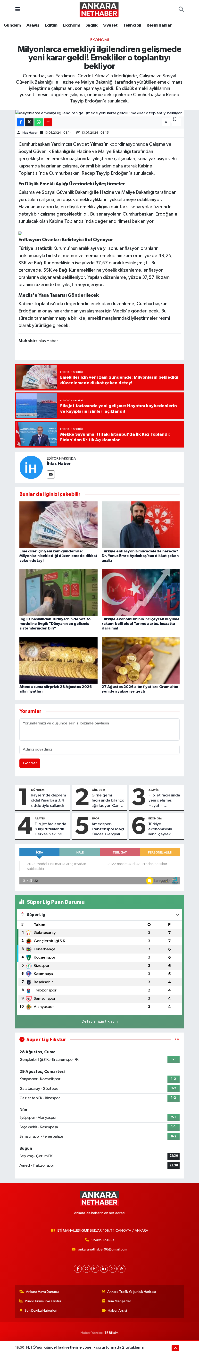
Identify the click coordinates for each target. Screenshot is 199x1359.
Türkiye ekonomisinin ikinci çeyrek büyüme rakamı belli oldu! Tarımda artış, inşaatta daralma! (141, 623)
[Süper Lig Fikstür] (177, 1040)
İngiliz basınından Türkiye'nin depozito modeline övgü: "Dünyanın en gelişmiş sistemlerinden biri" (55, 623)
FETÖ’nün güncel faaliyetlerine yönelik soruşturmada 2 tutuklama (85, 1347)
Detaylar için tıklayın (100, 1021)
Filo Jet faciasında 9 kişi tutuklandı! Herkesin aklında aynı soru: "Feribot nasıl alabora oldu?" (51, 829)
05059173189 (102, 1240)
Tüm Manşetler (119, 1301)
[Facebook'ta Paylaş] (20, 122)
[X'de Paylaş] (29, 122)
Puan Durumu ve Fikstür (43, 1301)
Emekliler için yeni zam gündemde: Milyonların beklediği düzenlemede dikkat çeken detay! (58, 555)
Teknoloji (132, 25)
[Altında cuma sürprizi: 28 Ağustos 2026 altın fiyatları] (58, 660)
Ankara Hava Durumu (42, 1292)
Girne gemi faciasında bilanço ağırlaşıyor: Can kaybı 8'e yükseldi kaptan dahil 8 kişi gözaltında (107, 800)
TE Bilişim (111, 1333)
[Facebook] (78, 1269)
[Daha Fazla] (48, 122)
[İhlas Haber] (31, 467)
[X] (87, 1269)
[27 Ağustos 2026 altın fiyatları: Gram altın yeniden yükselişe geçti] (141, 660)
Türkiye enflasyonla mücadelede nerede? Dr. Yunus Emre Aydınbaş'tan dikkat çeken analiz (140, 555)
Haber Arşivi (117, 1310)
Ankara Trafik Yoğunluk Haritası (131, 1292)
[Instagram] (95, 1269)
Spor (95, 818)
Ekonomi (71, 25)
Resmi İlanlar (159, 25)
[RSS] (121, 1269)
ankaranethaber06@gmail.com (102, 1249)
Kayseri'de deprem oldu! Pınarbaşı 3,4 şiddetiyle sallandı (48, 800)
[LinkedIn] (104, 1269)
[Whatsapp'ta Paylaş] (38, 122)
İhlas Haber (29, 132)
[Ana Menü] (17, 9)
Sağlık (91, 25)
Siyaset (110, 25)
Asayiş (32, 25)
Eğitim (51, 25)
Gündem (12, 25)
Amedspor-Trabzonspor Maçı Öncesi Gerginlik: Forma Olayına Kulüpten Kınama (107, 829)
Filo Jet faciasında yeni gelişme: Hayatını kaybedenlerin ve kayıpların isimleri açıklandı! (164, 800)
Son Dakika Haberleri (41, 1310)
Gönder (30, 763)
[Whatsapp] (113, 1269)
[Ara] (181, 10)
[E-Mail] (51, 474)
